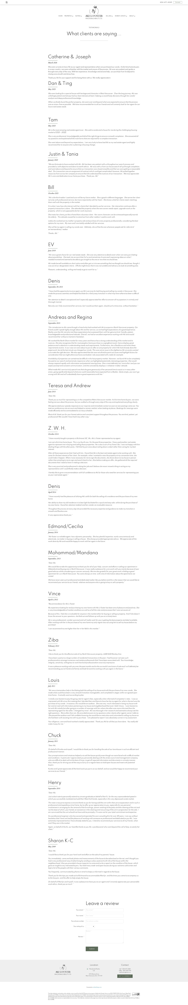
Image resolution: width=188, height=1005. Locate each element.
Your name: (80, 915)
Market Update (120, 16)
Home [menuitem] (60, 16)
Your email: (80, 910)
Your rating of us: (79, 926)
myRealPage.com (97, 987)
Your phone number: (77, 921)
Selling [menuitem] (108, 16)
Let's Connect (125, 976)
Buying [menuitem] (77, 16)
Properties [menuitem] (68, 16)
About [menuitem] (131, 16)
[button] (125, 976)
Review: (81, 936)
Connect (177, 2)
